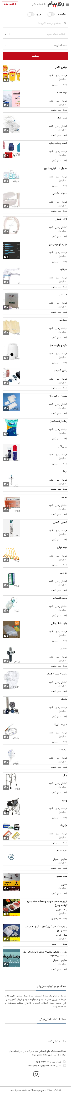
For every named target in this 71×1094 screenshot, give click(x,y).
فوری (39, 14)
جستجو (35, 56)
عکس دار (61, 14)
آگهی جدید (9, 4)
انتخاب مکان (38, 4)
